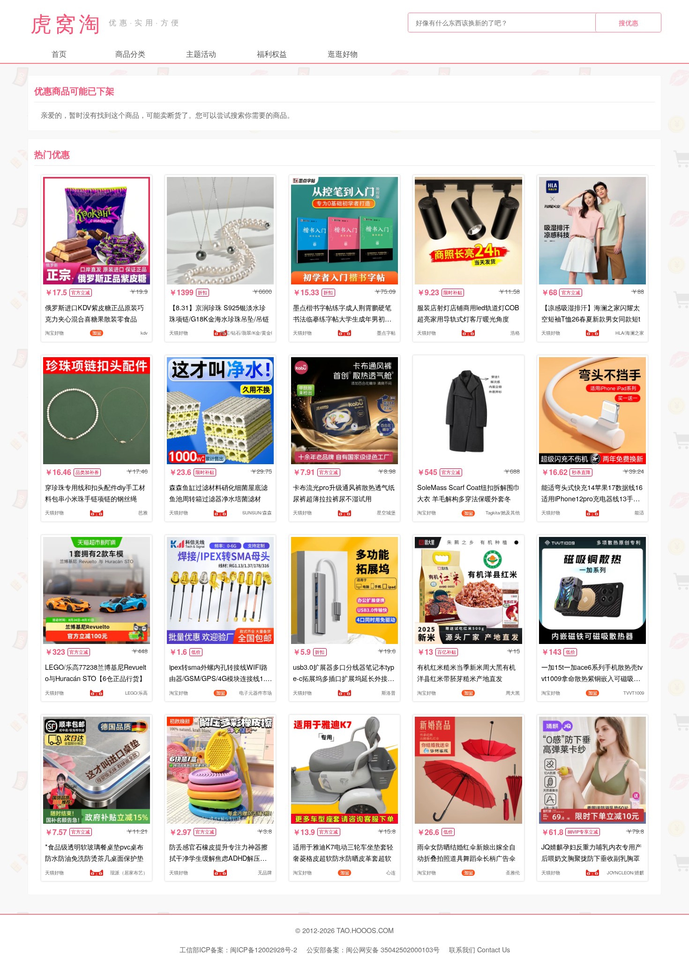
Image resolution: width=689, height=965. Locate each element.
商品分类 (130, 53)
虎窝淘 (66, 23)
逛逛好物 (343, 53)
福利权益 (272, 53)
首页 (59, 53)
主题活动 (201, 53)
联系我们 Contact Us (479, 949)
